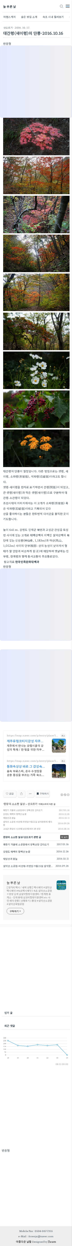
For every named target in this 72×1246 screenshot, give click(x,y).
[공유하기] (21, 793)
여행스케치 (9, 17)
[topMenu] (68, 6)
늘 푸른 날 (9, 6)
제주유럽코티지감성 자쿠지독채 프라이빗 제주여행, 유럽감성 (25, 741)
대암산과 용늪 (9, 817)
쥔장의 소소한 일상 (14, 804)
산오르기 (8, 27)
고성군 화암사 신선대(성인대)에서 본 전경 (22, 828)
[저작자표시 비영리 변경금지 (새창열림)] (65, 794)
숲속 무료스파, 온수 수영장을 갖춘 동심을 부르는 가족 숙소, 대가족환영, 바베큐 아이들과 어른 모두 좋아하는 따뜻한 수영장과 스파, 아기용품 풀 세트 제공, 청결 (26, 773)
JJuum (52, 1241)
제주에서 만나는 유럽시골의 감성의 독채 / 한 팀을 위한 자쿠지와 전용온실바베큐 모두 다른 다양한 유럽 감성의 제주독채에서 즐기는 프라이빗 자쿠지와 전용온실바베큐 (25, 747)
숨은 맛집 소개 (29, 17)
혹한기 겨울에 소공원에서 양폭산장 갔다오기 (23, 810)
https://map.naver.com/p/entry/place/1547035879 (33, 760)
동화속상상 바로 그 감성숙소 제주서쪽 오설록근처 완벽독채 (24, 766)
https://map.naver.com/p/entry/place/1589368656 (33, 735)
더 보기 (64, 837)
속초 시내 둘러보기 (53, 17)
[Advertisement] (36, 969)
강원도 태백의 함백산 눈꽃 (14, 813)
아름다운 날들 (23, 1241)
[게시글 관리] (30, 793)
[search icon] (61, 6)
